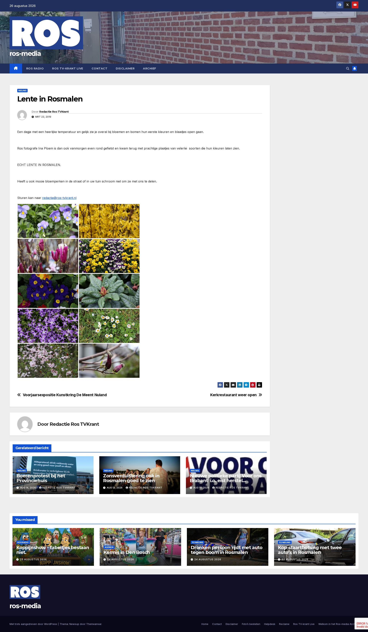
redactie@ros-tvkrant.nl (59, 198)
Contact (100, 68)
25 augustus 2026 (33, 559)
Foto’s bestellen (251, 623)
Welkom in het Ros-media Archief (338, 623)
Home (204, 623)
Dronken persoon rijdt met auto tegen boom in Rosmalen (226, 550)
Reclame (284, 623)
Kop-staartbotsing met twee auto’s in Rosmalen (310, 550)
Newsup (74, 623)
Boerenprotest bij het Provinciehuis (40, 478)
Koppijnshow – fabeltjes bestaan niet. (52, 550)
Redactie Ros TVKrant (54, 111)
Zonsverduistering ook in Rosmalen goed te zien (131, 478)
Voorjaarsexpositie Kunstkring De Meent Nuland (65, 395)
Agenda (109, 547)
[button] (347, 68)
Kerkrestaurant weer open (233, 395)
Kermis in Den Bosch (127, 552)
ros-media (25, 54)
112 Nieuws (197, 542)
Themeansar (93, 623)
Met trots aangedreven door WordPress (34, 623)
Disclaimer (125, 68)
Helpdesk (269, 623)
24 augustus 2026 (120, 559)
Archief (149, 68)
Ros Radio (35, 68)
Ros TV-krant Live (67, 68)
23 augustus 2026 (295, 559)
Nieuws (22, 90)
